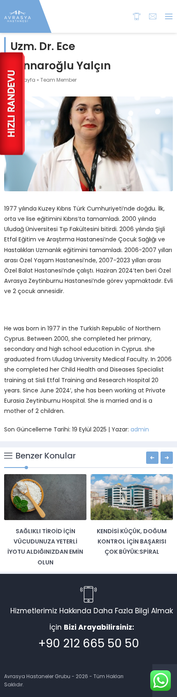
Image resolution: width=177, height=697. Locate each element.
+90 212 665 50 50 (88, 643)
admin (139, 429)
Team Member (58, 79)
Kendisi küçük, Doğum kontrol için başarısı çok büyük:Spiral (132, 541)
